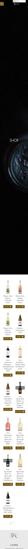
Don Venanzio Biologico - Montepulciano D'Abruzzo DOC (8, 365)
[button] (16, 4)
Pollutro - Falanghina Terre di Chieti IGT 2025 (8, 401)
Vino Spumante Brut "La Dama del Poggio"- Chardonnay (7, 474)
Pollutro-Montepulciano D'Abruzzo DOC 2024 (8, 509)
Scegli (7, 306)
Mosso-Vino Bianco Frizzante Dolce (7, 299)
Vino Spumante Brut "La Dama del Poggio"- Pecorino (20, 474)
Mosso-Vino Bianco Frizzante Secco (7, 331)
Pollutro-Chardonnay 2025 (20, 330)
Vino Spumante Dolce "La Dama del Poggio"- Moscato (20, 402)
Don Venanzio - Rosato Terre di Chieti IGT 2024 (20, 364)
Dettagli (19, 411)
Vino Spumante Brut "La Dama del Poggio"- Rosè (8, 438)
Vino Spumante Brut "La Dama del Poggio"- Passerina (20, 438)
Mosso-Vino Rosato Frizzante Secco (20, 299)
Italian (17, 1)
